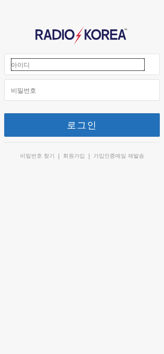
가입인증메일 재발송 (118, 156)
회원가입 (74, 156)
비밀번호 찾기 (37, 156)
